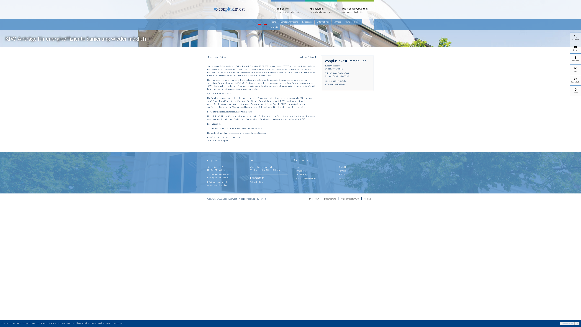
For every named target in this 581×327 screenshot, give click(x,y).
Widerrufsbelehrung (350, 198)
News (347, 21)
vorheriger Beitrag (217, 57)
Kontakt (274, 27)
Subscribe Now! (257, 182)
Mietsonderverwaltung (306, 178)
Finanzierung (301, 174)
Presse (357, 21)
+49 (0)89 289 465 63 (339, 73)
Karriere (337, 21)
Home (273, 21)
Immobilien (301, 170)
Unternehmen (323, 21)
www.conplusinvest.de (335, 84)
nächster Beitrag (307, 57)
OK (577, 323)
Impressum (314, 198)
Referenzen (307, 21)
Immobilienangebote (289, 21)
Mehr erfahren (567, 323)
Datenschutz (330, 198)
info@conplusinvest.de (335, 80)
